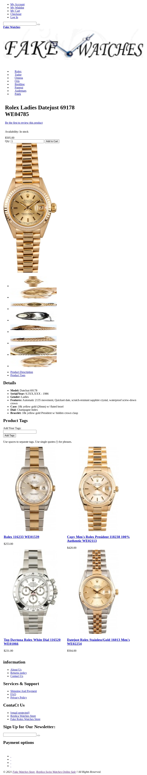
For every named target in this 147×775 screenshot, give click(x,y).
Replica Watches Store (23, 715)
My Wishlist (17, 7)
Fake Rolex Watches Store (25, 719)
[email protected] (19, 712)
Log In (14, 17)
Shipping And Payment (23, 691)
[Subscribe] (38, 735)
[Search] (38, 24)
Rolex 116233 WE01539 (21, 537)
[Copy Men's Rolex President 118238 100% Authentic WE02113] (98, 530)
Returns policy (18, 672)
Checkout (15, 14)
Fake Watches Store (24, 771)
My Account (17, 4)
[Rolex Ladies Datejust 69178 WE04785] (30, 271)
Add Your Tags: (12, 428)
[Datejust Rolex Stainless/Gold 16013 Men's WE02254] (98, 632)
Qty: (7, 141)
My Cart (15, 10)
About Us (16, 669)
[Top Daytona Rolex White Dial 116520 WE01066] (35, 632)
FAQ (13, 694)
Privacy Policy (18, 697)
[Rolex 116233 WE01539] (35, 530)
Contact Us (16, 676)
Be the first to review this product (24, 122)
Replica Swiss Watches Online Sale (56, 771)
